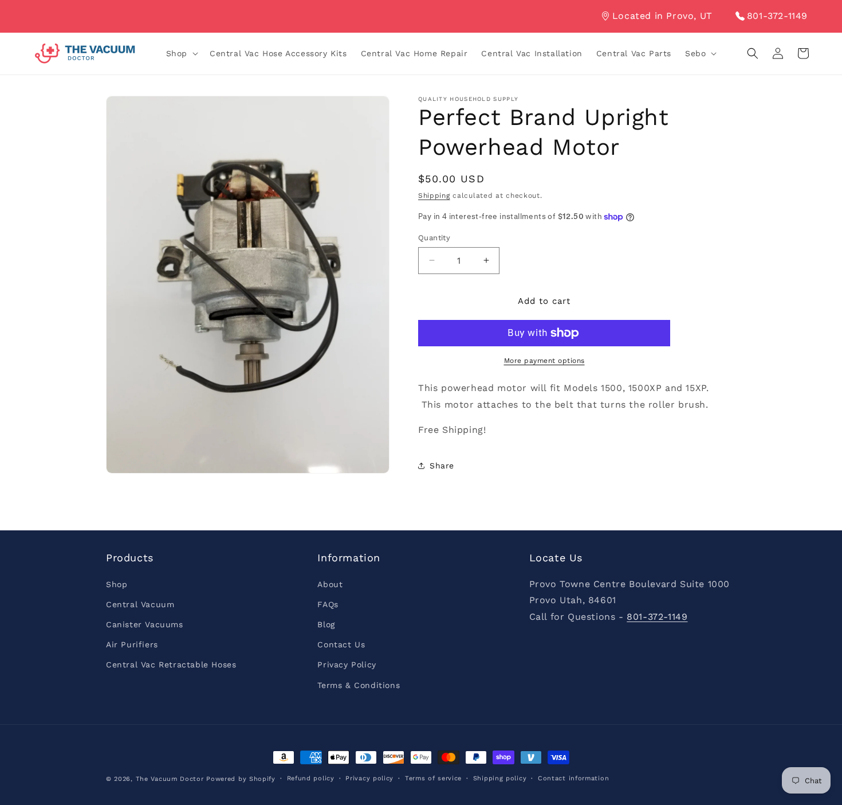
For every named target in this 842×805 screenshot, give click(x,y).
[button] (181, 53)
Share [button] (442, 465)
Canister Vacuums (144, 624)
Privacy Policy (346, 664)
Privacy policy (369, 778)
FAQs (327, 604)
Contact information (573, 778)
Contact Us (341, 644)
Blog (326, 624)
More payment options (544, 361)
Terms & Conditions (358, 685)
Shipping (434, 196)
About (330, 584)
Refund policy (311, 778)
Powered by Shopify (241, 779)
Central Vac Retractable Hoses (171, 664)
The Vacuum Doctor (171, 779)
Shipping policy (500, 778)
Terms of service (433, 778)
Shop (116, 584)
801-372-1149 (777, 15)
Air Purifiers (132, 644)
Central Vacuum (140, 604)
